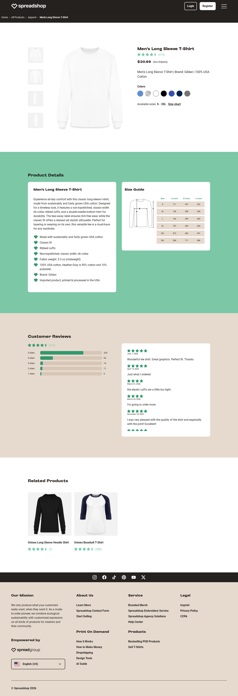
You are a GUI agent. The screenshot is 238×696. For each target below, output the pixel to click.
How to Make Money (89, 647)
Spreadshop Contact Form (92, 610)
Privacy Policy (189, 610)
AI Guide (81, 663)
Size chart (174, 104)
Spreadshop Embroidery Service (148, 610)
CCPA (183, 616)
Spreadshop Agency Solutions (147, 616)
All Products (17, 17)
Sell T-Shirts (135, 647)
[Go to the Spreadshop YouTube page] (134, 577)
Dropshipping (84, 652)
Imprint (184, 605)
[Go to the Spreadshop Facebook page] (104, 577)
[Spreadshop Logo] (28, 6)
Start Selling (84, 616)
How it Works (84, 641)
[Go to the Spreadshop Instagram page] (94, 577)
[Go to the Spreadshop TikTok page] (114, 577)
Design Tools (84, 658)
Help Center (135, 622)
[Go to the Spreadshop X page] (143, 577)
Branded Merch (138, 605)
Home (4, 17)
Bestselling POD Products (144, 641)
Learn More (83, 605)
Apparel (32, 17)
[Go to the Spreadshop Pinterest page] (124, 577)
